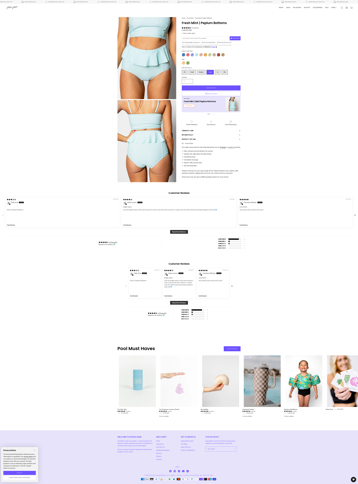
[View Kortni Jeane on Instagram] (179, 471)
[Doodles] (192, 54)
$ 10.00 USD (124, 413)
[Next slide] (355, 215)
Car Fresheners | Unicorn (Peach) (169, 409)
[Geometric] (201, 54)
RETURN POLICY (187, 135)
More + (211, 475)
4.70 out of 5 (112, 242)
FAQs (158, 441)
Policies (158, 456)
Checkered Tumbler (248, 409)
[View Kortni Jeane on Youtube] (183, 471)
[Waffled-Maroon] (218, 54)
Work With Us (186, 447)
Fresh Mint (190, 18)
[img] (11, 200)
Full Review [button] (11, 225)
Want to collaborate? (188, 450)
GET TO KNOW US (188, 437)
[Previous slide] (2, 215)
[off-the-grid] (205, 54)
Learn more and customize (19, 477)
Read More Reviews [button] (179, 232)
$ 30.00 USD (249, 413)
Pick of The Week (194, 475)
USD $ (177, 467)
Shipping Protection (162, 450)
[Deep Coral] (188, 54)
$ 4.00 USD (340, 409)
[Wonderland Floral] (223, 54)
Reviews (159, 459)
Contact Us (160, 444)
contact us (231, 147)
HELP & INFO (161, 437)
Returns (159, 453)
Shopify (164, 475)
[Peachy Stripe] (183, 63)
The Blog (184, 444)
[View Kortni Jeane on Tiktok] (187, 471)
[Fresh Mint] (196, 54)
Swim (168, 475)
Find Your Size (186, 68)
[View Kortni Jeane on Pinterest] (174, 471)
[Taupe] (214, 54)
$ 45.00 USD (291, 413)
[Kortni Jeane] (12, 7)
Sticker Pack (329, 409)
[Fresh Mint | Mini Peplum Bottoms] (232, 104)
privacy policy (28, 457)
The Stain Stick (122, 409)
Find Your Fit (160, 447)
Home (183, 18)
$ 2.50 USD (166, 413)
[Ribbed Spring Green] (188, 63)
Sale (201, 475)
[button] (186, 28)
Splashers (173, 475)
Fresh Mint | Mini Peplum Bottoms (200, 101)
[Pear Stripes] (210, 54)
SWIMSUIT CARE (187, 131)
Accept (19, 473)
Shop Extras (232, 349)
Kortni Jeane (152, 475)
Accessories (179, 475)
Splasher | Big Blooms (290, 409)
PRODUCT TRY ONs (189, 139)
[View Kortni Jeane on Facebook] (170, 471)
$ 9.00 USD (207, 413)
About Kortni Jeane (187, 441)
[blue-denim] (183, 54)
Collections (186, 475)
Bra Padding (204, 409)
